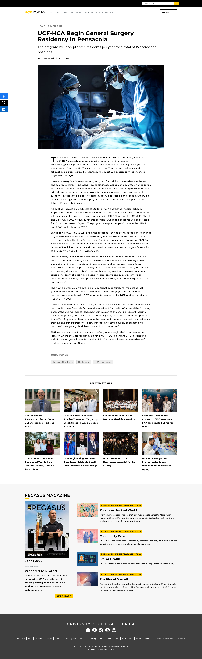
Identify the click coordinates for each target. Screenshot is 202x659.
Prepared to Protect (41, 571)
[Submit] (176, 3)
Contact (38, 638)
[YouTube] (107, 630)
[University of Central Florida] (45, 3)
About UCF (20, 638)
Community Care (112, 536)
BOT (30, 638)
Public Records (112, 638)
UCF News (181, 638)
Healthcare (83, 362)
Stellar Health (110, 559)
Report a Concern (143, 638)
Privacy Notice (96, 638)
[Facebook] (88, 630)
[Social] (101, 630)
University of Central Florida (101, 624)
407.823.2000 (122, 646)
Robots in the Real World (118, 510)
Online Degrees (69, 638)
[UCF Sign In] (129, 3)
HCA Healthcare (103, 362)
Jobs (57, 638)
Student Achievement (164, 638)
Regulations (127, 638)
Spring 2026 (33, 560)
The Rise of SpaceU (114, 579)
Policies (83, 638)
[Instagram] (114, 630)
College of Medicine (63, 362)
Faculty (48, 638)
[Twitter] (94, 630)
